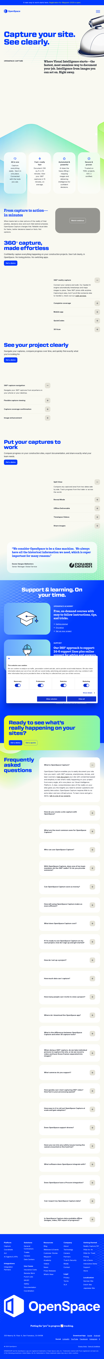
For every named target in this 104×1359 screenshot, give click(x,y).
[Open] (98, 11)
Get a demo (11, 263)
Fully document (63, 777)
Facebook (84, 1339)
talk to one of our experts (60, 796)
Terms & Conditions (94, 1346)
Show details (87, 693)
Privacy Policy (82, 1346)
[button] (77, 280)
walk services (80, 296)
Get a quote (31, 743)
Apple (89, 1336)
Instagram (93, 1339)
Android (97, 1336)
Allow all (82, 699)
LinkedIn (65, 1339)
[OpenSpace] (12, 11)
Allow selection (51, 699)
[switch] (40, 685)
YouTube (74, 1339)
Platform (7, 1243)
